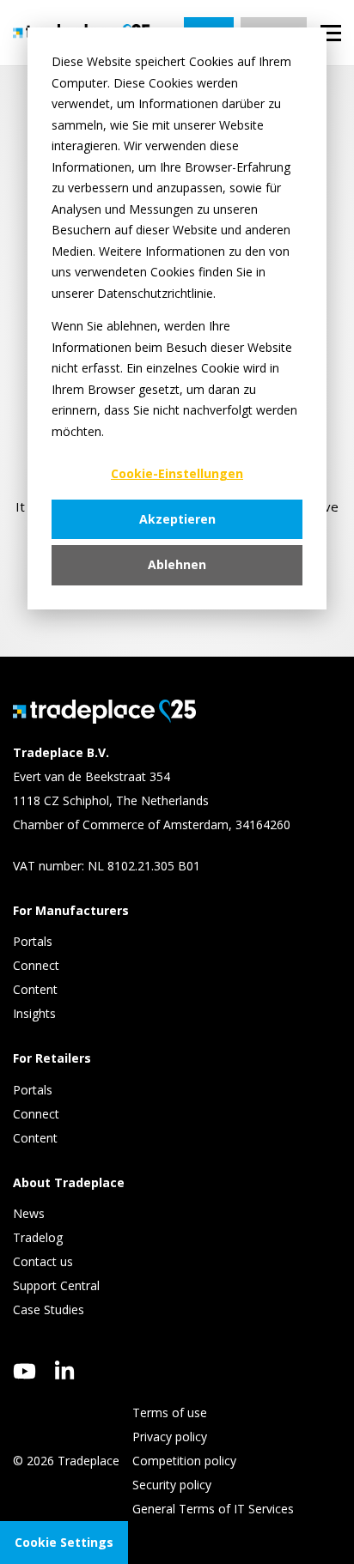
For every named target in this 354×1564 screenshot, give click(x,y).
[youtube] (24, 1371)
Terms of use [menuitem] (169, 1412)
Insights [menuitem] (36, 1013)
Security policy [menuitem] (171, 1484)
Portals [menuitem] (32, 941)
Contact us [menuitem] (43, 1261)
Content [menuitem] (37, 989)
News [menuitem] (29, 1213)
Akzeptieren (177, 519)
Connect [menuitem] (38, 965)
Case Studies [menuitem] (48, 1309)
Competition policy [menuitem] (184, 1460)
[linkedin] (64, 1370)
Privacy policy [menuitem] (169, 1436)
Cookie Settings (64, 1542)
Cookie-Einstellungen (177, 473)
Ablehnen (177, 564)
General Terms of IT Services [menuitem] (213, 1508)
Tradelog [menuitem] (39, 1237)
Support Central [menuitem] (56, 1285)
